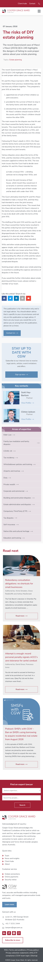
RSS (6, 950)
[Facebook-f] (9, 933)
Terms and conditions (17, 950)
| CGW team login (22, 955)
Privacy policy (32, 950)
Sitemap (34, 955)
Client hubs (22, 3)
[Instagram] (19, 933)
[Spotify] (14, 933)
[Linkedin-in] (4, 933)
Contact (32, 3)
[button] (4, 298)
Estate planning (15, 60)
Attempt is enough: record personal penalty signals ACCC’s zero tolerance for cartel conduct (21, 657)
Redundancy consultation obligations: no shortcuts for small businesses (19, 584)
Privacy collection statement (17, 953)
